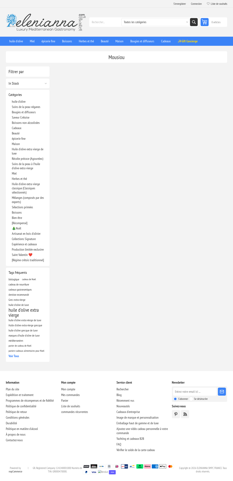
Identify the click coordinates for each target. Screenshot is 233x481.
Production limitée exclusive (28, 249)
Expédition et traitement (19, 395)
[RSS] (185, 414)
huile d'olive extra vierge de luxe (25, 320)
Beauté (15, 133)
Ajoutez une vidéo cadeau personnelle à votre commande (142, 431)
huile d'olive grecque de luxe (23, 330)
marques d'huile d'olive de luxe (24, 335)
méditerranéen (16, 340)
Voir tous (14, 356)
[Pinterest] (176, 414)
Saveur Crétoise (20, 117)
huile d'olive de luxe (19, 305)
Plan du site (12, 389)
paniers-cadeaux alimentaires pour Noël (26, 350)
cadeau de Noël (29, 279)
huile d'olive (18, 101)
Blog (119, 395)
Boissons (17, 212)
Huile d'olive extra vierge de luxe (27, 151)
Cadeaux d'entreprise (128, 412)
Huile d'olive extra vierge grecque (25, 325)
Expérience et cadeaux (24, 244)
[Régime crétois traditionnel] (28, 260)
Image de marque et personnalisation (137, 417)
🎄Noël (16, 228)
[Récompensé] (19, 223)
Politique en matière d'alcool (22, 429)
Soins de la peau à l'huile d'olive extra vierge (26, 166)
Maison (16, 144)
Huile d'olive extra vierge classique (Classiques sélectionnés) (26, 188)
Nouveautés (123, 406)
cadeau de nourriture (19, 284)
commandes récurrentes (74, 412)
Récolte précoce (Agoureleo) (27, 159)
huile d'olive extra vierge (24, 312)
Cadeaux (16, 128)
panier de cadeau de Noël (20, 345)
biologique (14, 279)
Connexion (196, 3)
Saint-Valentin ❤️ (22, 255)
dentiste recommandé (19, 294)
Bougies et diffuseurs (24, 112)
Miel (14, 173)
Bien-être (17, 218)
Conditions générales (17, 417)
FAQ (118, 444)
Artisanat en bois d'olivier (26, 233)
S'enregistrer (179, 3)
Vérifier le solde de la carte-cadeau (135, 450)
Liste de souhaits (70, 406)
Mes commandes (70, 395)
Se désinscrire (201, 399)
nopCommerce (15, 471)
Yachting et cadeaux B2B (130, 438)
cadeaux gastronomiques (20, 289)
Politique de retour (16, 412)
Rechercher (194, 22)
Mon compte (68, 389)
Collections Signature (24, 239)
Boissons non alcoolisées (26, 123)
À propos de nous (15, 434)
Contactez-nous (14, 440)
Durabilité (11, 423)
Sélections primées (22, 207)
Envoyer (222, 392)
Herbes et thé (19, 179)
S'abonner (183, 399)
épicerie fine (18, 138)
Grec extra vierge (17, 300)
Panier (64, 400)
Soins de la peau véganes (26, 107)
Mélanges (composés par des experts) (28, 200)
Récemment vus (125, 400)
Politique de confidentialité (21, 406)
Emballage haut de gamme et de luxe (137, 423)
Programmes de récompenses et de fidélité (30, 400)
